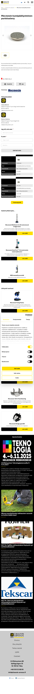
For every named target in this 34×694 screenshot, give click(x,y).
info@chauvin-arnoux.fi (17, 672)
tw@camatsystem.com (7, 110)
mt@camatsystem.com (7, 124)
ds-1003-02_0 (7, 79)
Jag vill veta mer (6, 129)
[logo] (5, 2)
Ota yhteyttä (17, 644)
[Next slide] (31, 35)
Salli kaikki (17, 368)
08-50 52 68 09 (5, 122)
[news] (17, 462)
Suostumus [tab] (6, 319)
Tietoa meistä (17, 648)
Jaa (23, 84)
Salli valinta (17, 373)
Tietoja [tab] (28, 319)
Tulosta (9, 84)
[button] (5, 55)
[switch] (30, 352)
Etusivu (17, 640)
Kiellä (17, 378)
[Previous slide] (3, 35)
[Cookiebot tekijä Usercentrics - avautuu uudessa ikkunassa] (25, 315)
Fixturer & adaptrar (9, 7)
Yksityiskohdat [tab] (17, 319)
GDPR (17, 652)
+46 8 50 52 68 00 (17, 669)
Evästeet (17, 656)
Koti (2, 7)
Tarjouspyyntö (17, 202)
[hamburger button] (32, 2)
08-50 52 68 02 (5, 108)
